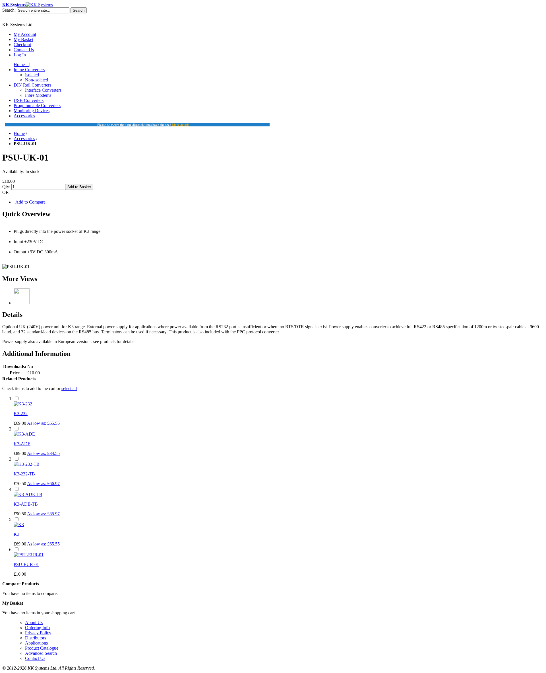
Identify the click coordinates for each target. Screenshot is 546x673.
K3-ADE (22, 443)
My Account (25, 34)
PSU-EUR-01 (26, 564)
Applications (36, 643)
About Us (34, 622)
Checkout (22, 44)
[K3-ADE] (24, 434)
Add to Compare (30, 202)
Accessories (24, 138)
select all (69, 388)
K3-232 (21, 413)
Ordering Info (37, 627)
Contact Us (24, 49)
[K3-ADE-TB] (28, 494)
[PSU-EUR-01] (29, 554)
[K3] (19, 524)
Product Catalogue (41, 648)
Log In (20, 54)
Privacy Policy (38, 632)
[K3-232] (23, 403)
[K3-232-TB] (27, 464)
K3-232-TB (24, 473)
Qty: (6, 186)
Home (19, 133)
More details (180, 124)
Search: (9, 10)
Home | (22, 64)
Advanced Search (41, 653)
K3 (16, 534)
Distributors (35, 637)
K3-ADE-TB (26, 504)
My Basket (23, 39)
